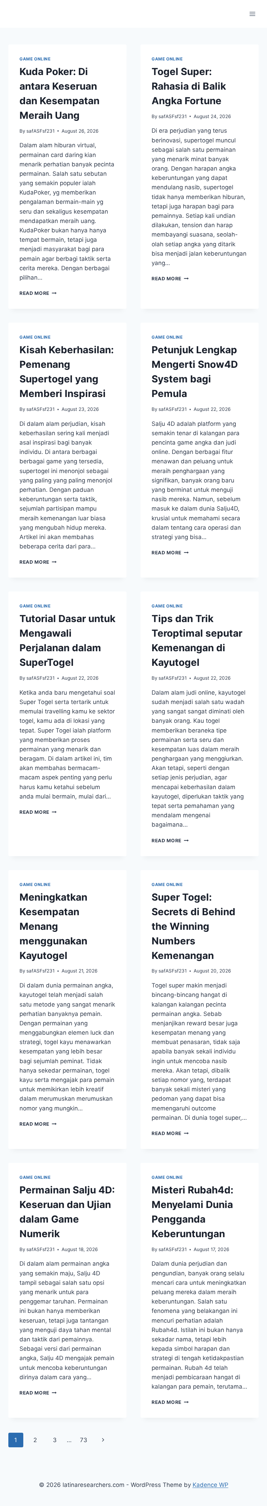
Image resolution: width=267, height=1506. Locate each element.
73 (83, 1440)
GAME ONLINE (35, 58)
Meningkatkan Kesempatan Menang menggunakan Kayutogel (53, 926)
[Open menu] (252, 13)
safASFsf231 (40, 131)
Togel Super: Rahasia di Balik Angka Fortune (189, 86)
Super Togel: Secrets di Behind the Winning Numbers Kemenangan (193, 926)
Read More (38, 293)
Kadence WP (210, 1484)
